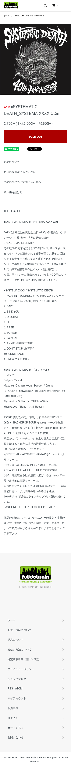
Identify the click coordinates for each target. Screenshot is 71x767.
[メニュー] (65, 5)
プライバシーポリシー (21, 669)
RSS (10, 688)
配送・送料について (19, 630)
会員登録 (13, 708)
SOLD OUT (35, 136)
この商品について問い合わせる (22, 182)
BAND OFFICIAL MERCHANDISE (29, 15)
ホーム (6, 15)
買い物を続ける (13, 192)
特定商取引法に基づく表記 (20, 172)
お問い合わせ (15, 737)
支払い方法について (19, 649)
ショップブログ (17, 679)
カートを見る (15, 727)
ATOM (19, 688)
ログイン (13, 718)
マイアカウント (17, 698)
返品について (12, 162)
